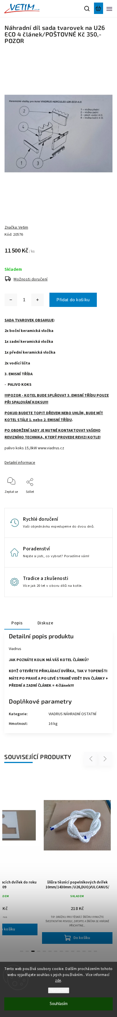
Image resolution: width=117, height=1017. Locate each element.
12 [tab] (84, 951)
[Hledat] (87, 8)
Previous (92, 759)
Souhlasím (59, 1004)
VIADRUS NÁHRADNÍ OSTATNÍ (72, 714)
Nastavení (58, 990)
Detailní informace (20, 463)
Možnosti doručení (31, 279)
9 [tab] (67, 951)
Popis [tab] (17, 623)
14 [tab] (95, 951)
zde (58, 980)
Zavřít (99, 499)
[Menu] (109, 8)
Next (105, 759)
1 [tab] (21, 951)
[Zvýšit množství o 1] (37, 300)
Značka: (16, 227)
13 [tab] (89, 951)
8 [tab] (61, 951)
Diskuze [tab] (45, 623)
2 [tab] (27, 951)
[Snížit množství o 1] (11, 300)
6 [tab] (50, 951)
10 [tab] (72, 951)
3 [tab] (33, 951)
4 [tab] (38, 951)
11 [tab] (78, 951)
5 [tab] (44, 951)
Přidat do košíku (73, 299)
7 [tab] (55, 951)
